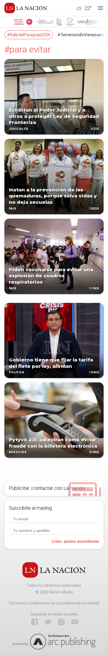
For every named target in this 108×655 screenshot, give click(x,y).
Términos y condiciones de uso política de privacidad (54, 603)
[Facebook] (34, 621)
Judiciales (18, 128)
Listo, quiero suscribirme (75, 541)
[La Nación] (25, 8)
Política (16, 372)
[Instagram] (61, 621)
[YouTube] (74, 621)
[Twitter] (47, 621)
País (12, 208)
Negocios (18, 452)
